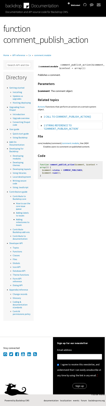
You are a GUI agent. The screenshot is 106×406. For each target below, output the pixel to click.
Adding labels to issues (22, 214)
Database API (19, 270)
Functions (17, 251)
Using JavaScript (20, 187)
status (56, 170)
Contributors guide (18, 191)
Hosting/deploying (22, 102)
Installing (17, 92)
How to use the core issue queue (23, 206)
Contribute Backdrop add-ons (21, 231)
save (55, 173)
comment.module (42, 55)
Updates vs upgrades (18, 97)
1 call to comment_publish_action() (67, 116)
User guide (14, 129)
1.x (29, 55)
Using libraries (19, 173)
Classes (16, 255)
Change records (20, 294)
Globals (16, 263)
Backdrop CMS (22, 400)
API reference (18, 55)
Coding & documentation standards (20, 304)
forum (84, 400)
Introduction (19, 114)
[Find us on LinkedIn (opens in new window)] (30, 355)
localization (65, 400)
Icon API (17, 267)
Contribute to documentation (20, 237)
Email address (64, 349)
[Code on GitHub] (85, 4)
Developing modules (18, 157)
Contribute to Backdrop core (19, 197)
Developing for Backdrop (16, 150)
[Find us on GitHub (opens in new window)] (6, 355)
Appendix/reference (18, 289)
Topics (16, 247)
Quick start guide (21, 133)
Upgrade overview (21, 118)
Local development (22, 176)
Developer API (16, 243)
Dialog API (18, 285)
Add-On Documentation (16, 143)
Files (15, 259)
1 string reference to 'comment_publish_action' (61, 127)
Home (6, 55)
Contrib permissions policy (21, 312)
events (76, 400)
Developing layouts (22, 169)
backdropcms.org (96, 400)
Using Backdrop (20, 137)
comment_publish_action (62, 165)
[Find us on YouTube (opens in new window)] (24, 355)
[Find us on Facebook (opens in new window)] (18, 355)
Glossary (17, 298)
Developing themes (18, 164)
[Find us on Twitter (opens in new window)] (12, 355)
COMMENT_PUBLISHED (72, 170)
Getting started (16, 87)
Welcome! (75, 5)
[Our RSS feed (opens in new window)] (36, 355)
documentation (51, 400)
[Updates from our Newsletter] (98, 4)
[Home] (26, 6)
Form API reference (17, 280)
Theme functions (21, 274)
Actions (41, 106)
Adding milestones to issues (22, 222)
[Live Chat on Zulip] (91, 4)
